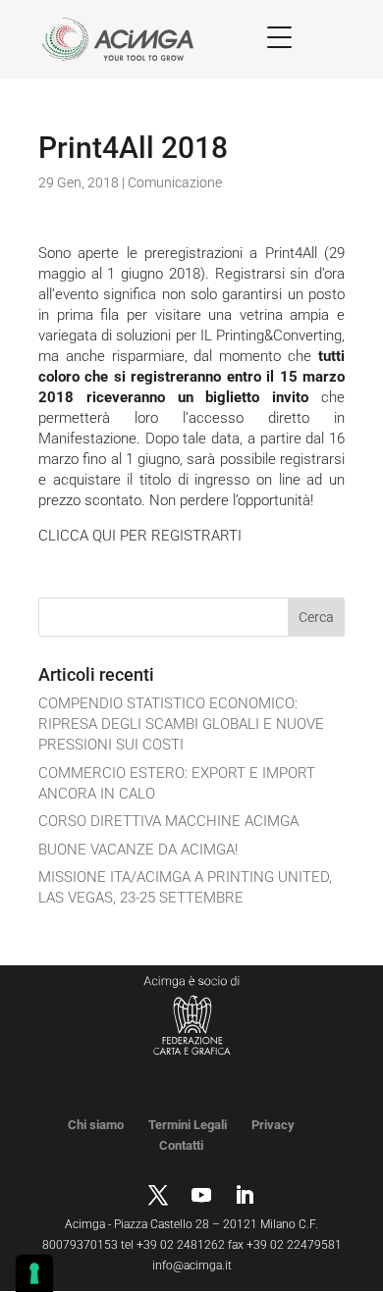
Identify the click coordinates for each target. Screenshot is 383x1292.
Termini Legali (187, 1124)
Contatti (181, 1145)
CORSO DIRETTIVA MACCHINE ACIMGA (168, 821)
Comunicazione (175, 182)
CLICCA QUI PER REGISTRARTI (140, 535)
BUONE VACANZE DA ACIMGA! (138, 849)
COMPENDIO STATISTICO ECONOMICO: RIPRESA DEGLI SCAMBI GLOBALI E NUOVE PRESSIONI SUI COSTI (181, 724)
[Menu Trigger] (279, 37)
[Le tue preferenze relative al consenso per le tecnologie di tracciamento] (34, 1273)
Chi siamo (96, 1124)
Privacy (273, 1124)
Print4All (291, 253)
